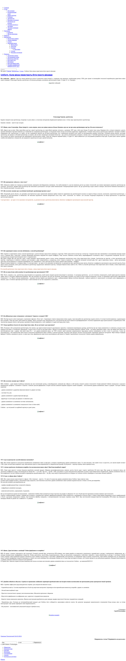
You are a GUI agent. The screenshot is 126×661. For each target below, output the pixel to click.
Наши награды (12, 15)
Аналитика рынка (13, 55)
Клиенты (10, 32)
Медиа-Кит (14, 45)
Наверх (3, 659)
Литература (11, 18)
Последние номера (13, 38)
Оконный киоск (12, 43)
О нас (5, 9)
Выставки (17, 49)
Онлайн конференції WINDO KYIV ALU (14, 65)
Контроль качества (13, 58)
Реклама (6, 650)
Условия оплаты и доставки (13, 25)
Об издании (11, 11)
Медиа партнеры (12, 34)
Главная (6, 7)
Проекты (6, 54)
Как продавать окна (13, 63)
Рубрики (10, 17)
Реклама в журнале (13, 20)
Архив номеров (12, 40)
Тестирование (8, 653)
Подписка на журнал (11, 22)
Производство (8, 649)
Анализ (6, 655)
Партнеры (7, 31)
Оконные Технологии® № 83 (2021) (11, 636)
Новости (6, 35)
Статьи (10, 41)
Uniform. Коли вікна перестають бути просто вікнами (26, 75)
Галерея (13, 48)
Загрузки (13, 46)
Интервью (11, 62)
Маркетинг (7, 647)
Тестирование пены (13, 57)
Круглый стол (12, 60)
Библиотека (7, 37)
